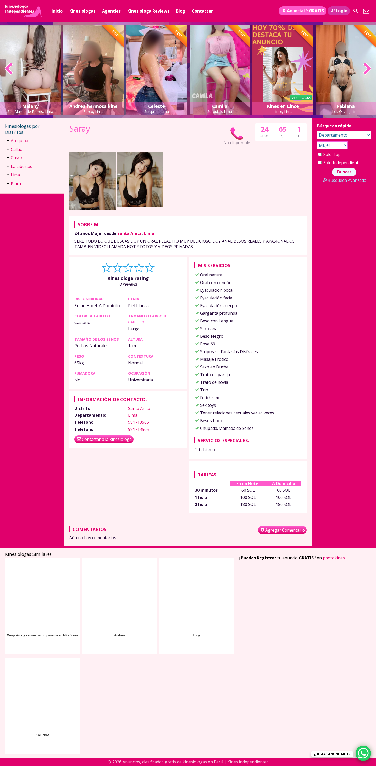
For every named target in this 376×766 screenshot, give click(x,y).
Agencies (111, 11)
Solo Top (331, 154)
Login (341, 11)
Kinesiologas (82, 11)
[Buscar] (355, 11)
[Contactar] (366, 11)
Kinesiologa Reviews (148, 11)
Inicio (57, 11)
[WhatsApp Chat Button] (363, 753)
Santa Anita (129, 233)
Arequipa (19, 140)
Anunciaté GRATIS (305, 11)
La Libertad (21, 166)
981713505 (138, 422)
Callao (17, 149)
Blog (180, 11)
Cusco (16, 158)
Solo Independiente (341, 162)
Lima (149, 233)
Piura (16, 183)
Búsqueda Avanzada (347, 180)
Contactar (202, 11)
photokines (334, 558)
